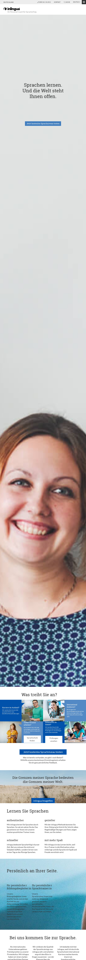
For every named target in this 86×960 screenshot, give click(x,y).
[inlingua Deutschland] (12, 9)
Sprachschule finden (32, 739)
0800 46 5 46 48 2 (45, 2)
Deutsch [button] (76, 2)
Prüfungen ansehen (54, 739)
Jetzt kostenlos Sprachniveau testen (43, 123)
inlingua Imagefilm (43, 800)
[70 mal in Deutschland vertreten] (11, 732)
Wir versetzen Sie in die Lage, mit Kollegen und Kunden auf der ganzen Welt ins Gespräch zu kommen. (32, 730)
